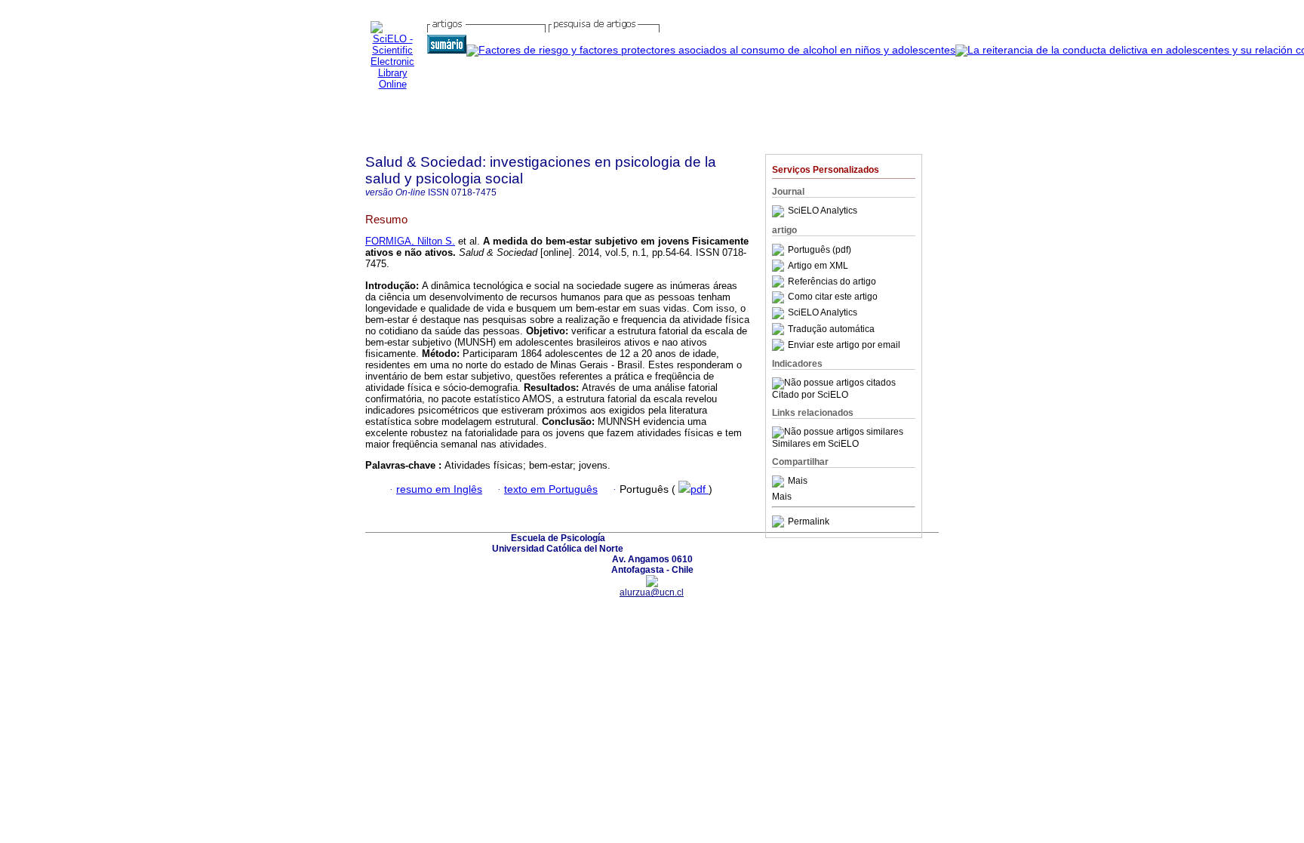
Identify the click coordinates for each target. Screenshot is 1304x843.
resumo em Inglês (439, 489)
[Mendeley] (780, 481)
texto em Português (551, 489)
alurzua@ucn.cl (652, 592)
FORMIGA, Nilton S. (410, 241)
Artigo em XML (818, 265)
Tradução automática (831, 329)
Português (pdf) (819, 250)
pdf (699, 489)
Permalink (808, 521)
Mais (797, 481)
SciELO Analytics (822, 211)
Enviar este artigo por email (844, 345)
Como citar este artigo (833, 297)
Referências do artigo (832, 281)
